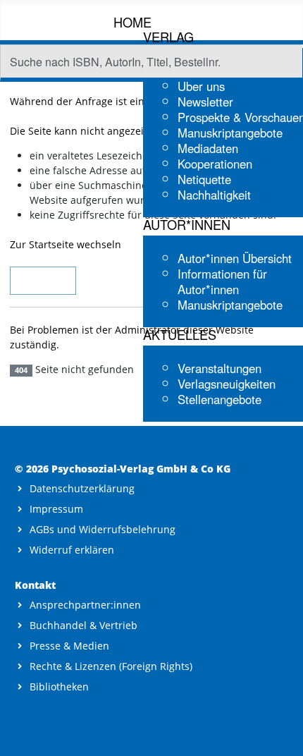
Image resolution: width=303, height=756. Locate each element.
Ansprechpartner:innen (85, 604)
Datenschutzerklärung (82, 488)
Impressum (56, 509)
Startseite (43, 280)
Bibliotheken (59, 686)
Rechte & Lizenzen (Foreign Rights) (111, 666)
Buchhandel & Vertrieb (83, 625)
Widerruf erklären (72, 549)
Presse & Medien (69, 645)
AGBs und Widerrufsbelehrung (102, 529)
